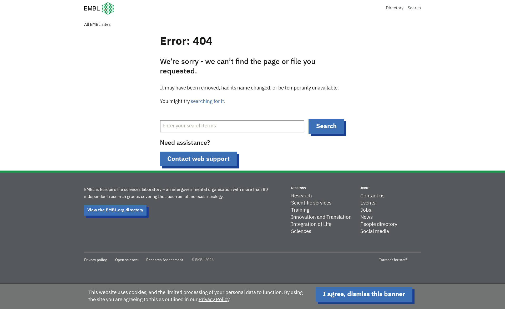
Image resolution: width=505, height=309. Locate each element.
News (366, 217)
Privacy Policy (214, 299)
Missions (298, 188)
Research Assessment (164, 260)
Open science (126, 260)
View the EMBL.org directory (115, 210)
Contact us (372, 195)
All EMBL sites (97, 25)
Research (301, 195)
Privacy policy (95, 260)
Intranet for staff (393, 260)
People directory (378, 224)
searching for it (207, 101)
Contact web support (198, 159)
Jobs (365, 210)
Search (414, 8)
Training (300, 210)
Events (367, 203)
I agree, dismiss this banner (364, 294)
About (365, 188)
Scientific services (311, 203)
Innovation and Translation (321, 217)
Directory (394, 8)
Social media (374, 231)
